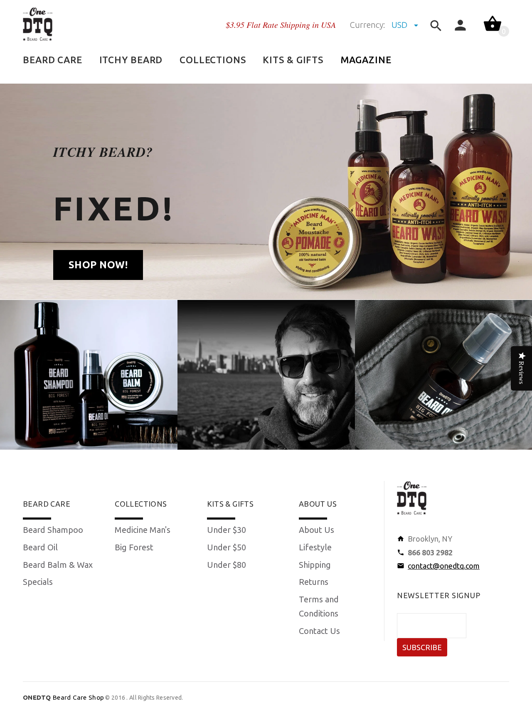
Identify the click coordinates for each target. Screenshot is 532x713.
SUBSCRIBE (422, 647)
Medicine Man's (142, 530)
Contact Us (319, 631)
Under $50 (226, 547)
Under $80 (226, 564)
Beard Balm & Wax (58, 564)
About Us (316, 530)
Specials (38, 582)
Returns (313, 582)
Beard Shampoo (53, 530)
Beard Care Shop (63, 697)
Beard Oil (40, 547)
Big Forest (134, 547)
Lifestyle (315, 547)
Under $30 (226, 530)
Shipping (315, 564)
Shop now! (98, 264)
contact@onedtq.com (444, 566)
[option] (88, 375)
